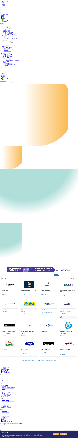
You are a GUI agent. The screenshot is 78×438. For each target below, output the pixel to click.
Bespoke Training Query (8, 44)
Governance (6, 65)
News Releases (30, 360)
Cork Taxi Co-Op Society (46, 349)
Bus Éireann (4, 349)
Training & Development (6, 41)
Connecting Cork (7, 48)
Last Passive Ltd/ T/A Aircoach (27, 331)
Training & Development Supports (8, 401)
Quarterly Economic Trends (6, 394)
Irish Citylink (23, 309)
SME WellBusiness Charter (11, 64)
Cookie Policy (4, 428)
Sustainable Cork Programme (9, 59)
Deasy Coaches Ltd (25, 349)
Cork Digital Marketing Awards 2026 (10, 38)
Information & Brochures (47, 360)
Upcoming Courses (5, 400)
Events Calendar (34, 360)
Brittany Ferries (44, 331)
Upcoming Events (7, 37)
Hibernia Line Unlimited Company (8, 331)
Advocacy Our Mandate (8, 56)
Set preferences (56, 434)
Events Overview (7, 36)
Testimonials (8, 28)
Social (5, 62)
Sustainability (4, 57)
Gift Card (3, 380)
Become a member (3, 67)
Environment (6, 61)
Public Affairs (4, 53)
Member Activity (7, 30)
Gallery (5, 40)
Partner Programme (7, 29)
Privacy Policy (4, 427)
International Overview (8, 47)
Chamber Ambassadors (8, 33)
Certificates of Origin (7, 51)
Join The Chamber (53, 360)
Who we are (4, 377)
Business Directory (24, 360)
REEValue (6, 50)
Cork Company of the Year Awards (10, 39)
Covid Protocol (4, 426)
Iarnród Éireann (5, 290)
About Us (3, 2)
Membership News (5, 396)
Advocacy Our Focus (7, 55)
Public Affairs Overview (8, 54)
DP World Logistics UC (65, 349)
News (3, 3)
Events (3, 35)
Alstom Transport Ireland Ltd (66, 309)
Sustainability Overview (8, 58)
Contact (3, 4)
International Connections (8, 52)
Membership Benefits (7, 27)
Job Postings (38, 360)
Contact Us (42, 360)
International (4, 46)
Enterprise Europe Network (8, 49)
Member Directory (5, 1)
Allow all (63, 434)
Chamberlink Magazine (6, 395)
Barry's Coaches (5, 309)
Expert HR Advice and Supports (9, 34)
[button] (1, 279)
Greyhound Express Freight (66, 331)
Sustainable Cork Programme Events (12, 60)
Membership (4, 26)
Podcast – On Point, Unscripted (7, 392)
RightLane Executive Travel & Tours (28, 290)
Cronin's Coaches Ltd (45, 290)
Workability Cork (9, 63)
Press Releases (4, 393)
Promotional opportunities (8, 32)
